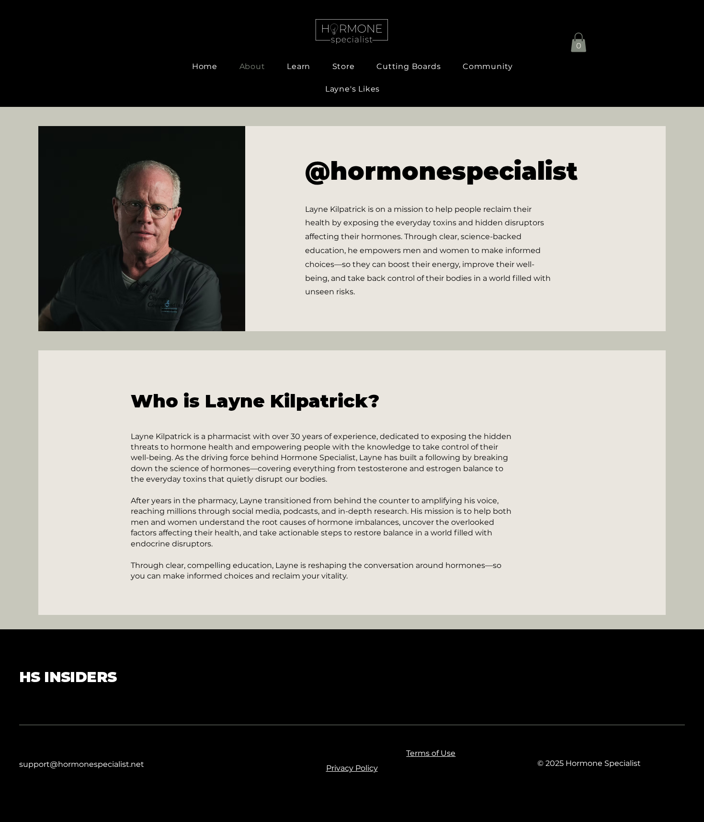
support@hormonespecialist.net (81, 764)
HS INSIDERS (67, 677)
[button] (578, 42)
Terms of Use (430, 753)
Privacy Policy (352, 768)
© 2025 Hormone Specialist (589, 763)
